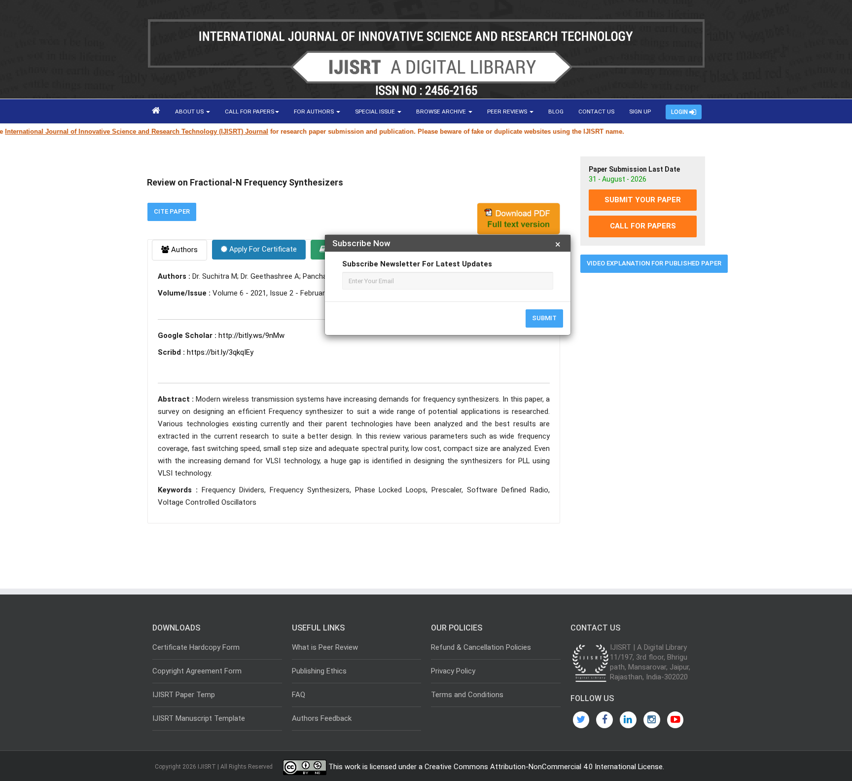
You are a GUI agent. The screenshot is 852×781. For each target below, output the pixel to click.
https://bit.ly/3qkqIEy (220, 352)
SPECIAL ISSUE (375, 111)
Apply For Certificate (262, 249)
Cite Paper (172, 211)
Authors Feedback (322, 718)
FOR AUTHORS (314, 111)
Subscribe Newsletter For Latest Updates (417, 264)
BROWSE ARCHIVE (441, 111)
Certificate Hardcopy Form (196, 647)
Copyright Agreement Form (197, 671)
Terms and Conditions (467, 694)
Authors (183, 249)
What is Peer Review (325, 647)
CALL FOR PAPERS (249, 111)
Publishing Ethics (319, 671)
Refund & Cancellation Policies (481, 647)
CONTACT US (596, 111)
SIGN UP (640, 111)
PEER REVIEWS (508, 111)
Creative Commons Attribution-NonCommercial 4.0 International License (544, 766)
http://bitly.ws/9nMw (251, 335)
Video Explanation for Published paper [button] (654, 263)
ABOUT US (190, 111)
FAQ (298, 694)
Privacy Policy (453, 671)
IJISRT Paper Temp (183, 694)
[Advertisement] (642, 431)
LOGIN (680, 112)
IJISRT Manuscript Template (198, 718)
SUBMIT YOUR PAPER (642, 199)
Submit (544, 318)
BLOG (556, 111)
